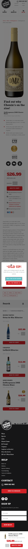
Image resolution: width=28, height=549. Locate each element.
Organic (4, 447)
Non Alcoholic (6, 452)
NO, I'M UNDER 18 (14, 283)
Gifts (2, 439)
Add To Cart (16, 545)
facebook (2, 498)
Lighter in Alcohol (7, 449)
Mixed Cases (5, 441)
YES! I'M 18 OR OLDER (14, 278)
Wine (3, 434)
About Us (3, 463)
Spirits (3, 436)
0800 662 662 (9, 485)
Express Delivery (5, 468)
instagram (6, 498)
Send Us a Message (14, 491)
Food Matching (5, 470)
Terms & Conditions (6, 473)
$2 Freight (4, 444)
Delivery (3, 466)
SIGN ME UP (8, 525)
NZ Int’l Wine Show (7, 454)
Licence (3, 475)
